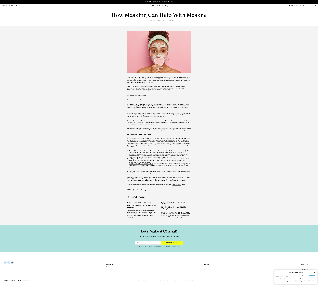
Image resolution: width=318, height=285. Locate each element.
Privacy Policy (158, 246)
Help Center (304, 262)
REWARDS (292, 5)
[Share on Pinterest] (142, 190)
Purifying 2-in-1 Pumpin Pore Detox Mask (140, 159)
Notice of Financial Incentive (171, 246)
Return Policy (304, 267)
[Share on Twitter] (138, 190)
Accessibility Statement (175, 281)
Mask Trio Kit (161, 177)
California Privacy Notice (188, 281)
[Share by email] (145, 190)
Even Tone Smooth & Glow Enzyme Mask (141, 164)
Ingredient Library (110, 264)
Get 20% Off (208, 267)
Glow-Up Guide (136, 104)
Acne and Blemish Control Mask (138, 151)
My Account (207, 262)
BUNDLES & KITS (13, 5)
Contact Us (304, 269)
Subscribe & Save (110, 267)
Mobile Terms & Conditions (148, 281)
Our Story (107, 262)
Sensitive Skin (151, 21)
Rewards (206, 264)
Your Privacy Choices (25, 280)
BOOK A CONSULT (301, 5)
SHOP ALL (4, 5)
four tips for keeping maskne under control (176, 104)
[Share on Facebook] (134, 190)
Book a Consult (305, 264)
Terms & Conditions (136, 281)
